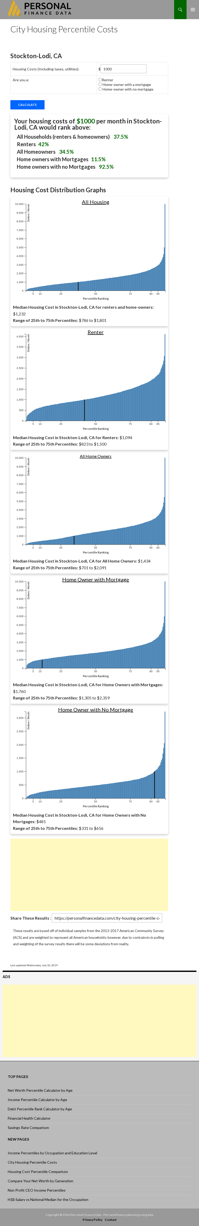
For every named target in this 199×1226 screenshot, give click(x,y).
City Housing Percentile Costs (32, 1162)
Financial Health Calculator (29, 1118)
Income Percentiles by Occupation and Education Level (52, 1153)
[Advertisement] (89, 875)
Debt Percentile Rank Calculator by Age (40, 1109)
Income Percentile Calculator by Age (37, 1099)
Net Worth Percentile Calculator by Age (40, 1090)
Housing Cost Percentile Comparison (38, 1171)
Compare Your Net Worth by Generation (40, 1181)
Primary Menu (193, 9)
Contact (111, 1220)
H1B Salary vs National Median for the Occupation (48, 1199)
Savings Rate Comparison (28, 1127)
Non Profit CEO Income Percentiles (37, 1190)
